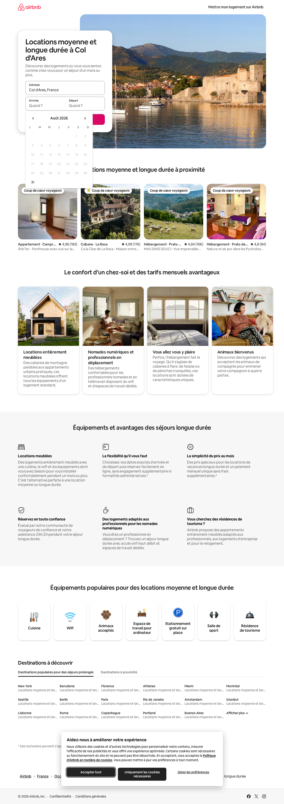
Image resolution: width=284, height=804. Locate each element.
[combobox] (65, 90)
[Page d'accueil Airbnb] (29, 7)
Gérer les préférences (193, 772)
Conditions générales (90, 796)
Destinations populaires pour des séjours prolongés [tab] (56, 672)
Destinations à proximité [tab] (119, 672)
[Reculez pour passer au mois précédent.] (33, 118)
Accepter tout (90, 772)
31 (32, 182)
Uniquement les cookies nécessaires (142, 774)
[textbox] (45, 105)
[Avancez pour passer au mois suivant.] (85, 118)
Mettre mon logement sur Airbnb (235, 7)
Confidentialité (60, 796)
